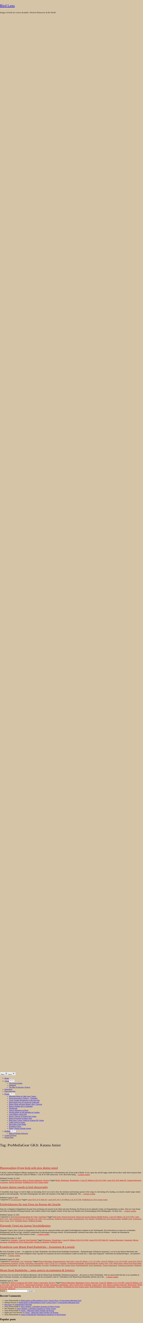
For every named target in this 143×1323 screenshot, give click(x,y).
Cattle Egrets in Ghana (17, 1122)
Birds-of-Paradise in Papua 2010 (20, 1118)
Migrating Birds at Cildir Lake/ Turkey (22, 1096)
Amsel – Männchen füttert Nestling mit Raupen (37, 1311)
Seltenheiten (15, 1261)
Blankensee (65, 1180)
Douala (21, 1263)
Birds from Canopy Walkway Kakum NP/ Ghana (26, 1120)
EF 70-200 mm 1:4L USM (32, 1219)
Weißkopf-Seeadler (35, 1221)
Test (21, 1261)
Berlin (58, 1180)
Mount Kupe (118, 1263)
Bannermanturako (59, 1261)
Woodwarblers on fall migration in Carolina (24, 1112)
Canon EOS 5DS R (135, 1261)
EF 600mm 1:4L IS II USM (71, 1200)
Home (6, 1078)
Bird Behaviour (16, 1180)
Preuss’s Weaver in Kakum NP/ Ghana (22, 1116)
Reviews (46, 1180)
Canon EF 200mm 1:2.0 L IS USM (87, 1261)
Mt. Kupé (21, 1265)
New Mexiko (90, 1219)
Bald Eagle (57, 1217)
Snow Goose (4, 1221)
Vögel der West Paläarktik (27, 1240)
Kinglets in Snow (15, 1126)
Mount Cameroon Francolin (117, 1285)
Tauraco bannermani (110, 1265)
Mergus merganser (15, 1182)
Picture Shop (9, 1137)
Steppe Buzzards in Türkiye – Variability (23, 1098)
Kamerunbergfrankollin (75, 1263)
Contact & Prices (10, 1135)
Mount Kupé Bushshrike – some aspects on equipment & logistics (37, 1270)
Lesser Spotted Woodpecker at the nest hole (24, 1100)
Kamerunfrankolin (91, 1263)
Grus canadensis (48, 1219)
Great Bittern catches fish (18, 1114)
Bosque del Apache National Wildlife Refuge (92, 1217)
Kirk (111, 1263)
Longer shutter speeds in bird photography (24, 1187)
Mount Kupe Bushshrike (8, 1265)
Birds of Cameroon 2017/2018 (21, 1283)
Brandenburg (74, 1180)
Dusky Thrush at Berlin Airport (20, 1128)
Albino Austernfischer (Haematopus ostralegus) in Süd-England (43, 1315)
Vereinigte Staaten (21, 1221)
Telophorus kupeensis (125, 1265)
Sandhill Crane (127, 1219)
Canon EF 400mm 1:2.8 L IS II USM (113, 1261)
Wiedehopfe (13, 1108)
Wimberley (138, 1265)
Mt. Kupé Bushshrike (33, 1265)
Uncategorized (16, 1200)
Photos (6, 1094)
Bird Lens (7, 6)
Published (12, 1085)
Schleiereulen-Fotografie (23, 1304)
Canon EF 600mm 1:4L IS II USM (121, 1217)
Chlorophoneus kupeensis (9, 1263)
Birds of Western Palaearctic (32, 1180)
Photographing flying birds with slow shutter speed (29, 1167)
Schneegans (137, 1219)
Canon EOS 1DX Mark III (116, 1180)
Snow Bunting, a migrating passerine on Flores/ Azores (40, 1307)
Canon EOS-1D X (54, 1200)
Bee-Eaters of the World (17, 1124)
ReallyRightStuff (82, 1265)
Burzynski (70, 1261)
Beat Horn (8, 1304)
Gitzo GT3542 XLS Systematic (55, 1263)
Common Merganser (134, 1180)
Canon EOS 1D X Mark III (37, 1200)
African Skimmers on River (18, 1110)
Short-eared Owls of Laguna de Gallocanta (24, 1102)
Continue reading (84, 1175)
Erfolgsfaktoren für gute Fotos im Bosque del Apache (30, 1204)
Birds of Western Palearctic (18, 1133)
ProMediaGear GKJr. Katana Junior (35, 1182)
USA (12, 1221)
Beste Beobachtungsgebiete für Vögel (24, 1217)
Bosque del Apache (68, 1217)
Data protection (9, 1091)
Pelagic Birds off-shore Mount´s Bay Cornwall (25, 1104)
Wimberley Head (56, 1242)
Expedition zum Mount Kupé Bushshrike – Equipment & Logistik (37, 1246)
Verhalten (14, 1240)
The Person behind (15, 1083)
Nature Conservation (40, 1283)
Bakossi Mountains (45, 1261)
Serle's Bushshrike (95, 1265)
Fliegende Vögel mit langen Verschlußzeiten (25, 1225)
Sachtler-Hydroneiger (41, 1242)
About (6, 1081)
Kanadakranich (79, 1219)
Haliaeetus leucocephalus (64, 1219)
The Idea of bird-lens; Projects (19, 1087)
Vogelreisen (42, 1217)
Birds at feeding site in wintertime (21, 1106)
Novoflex (45, 1265)
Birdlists (7, 1131)
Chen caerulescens (15, 1219)
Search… (3, 1291)
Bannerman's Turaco (83, 1283)
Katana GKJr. (103, 1263)
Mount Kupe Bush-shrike (132, 1263)
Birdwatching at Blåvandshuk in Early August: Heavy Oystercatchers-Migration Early (51, 1300)
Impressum (8, 1089)
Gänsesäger (4, 1182)
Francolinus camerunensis (34, 1263)
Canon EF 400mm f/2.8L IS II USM (93, 1180)
